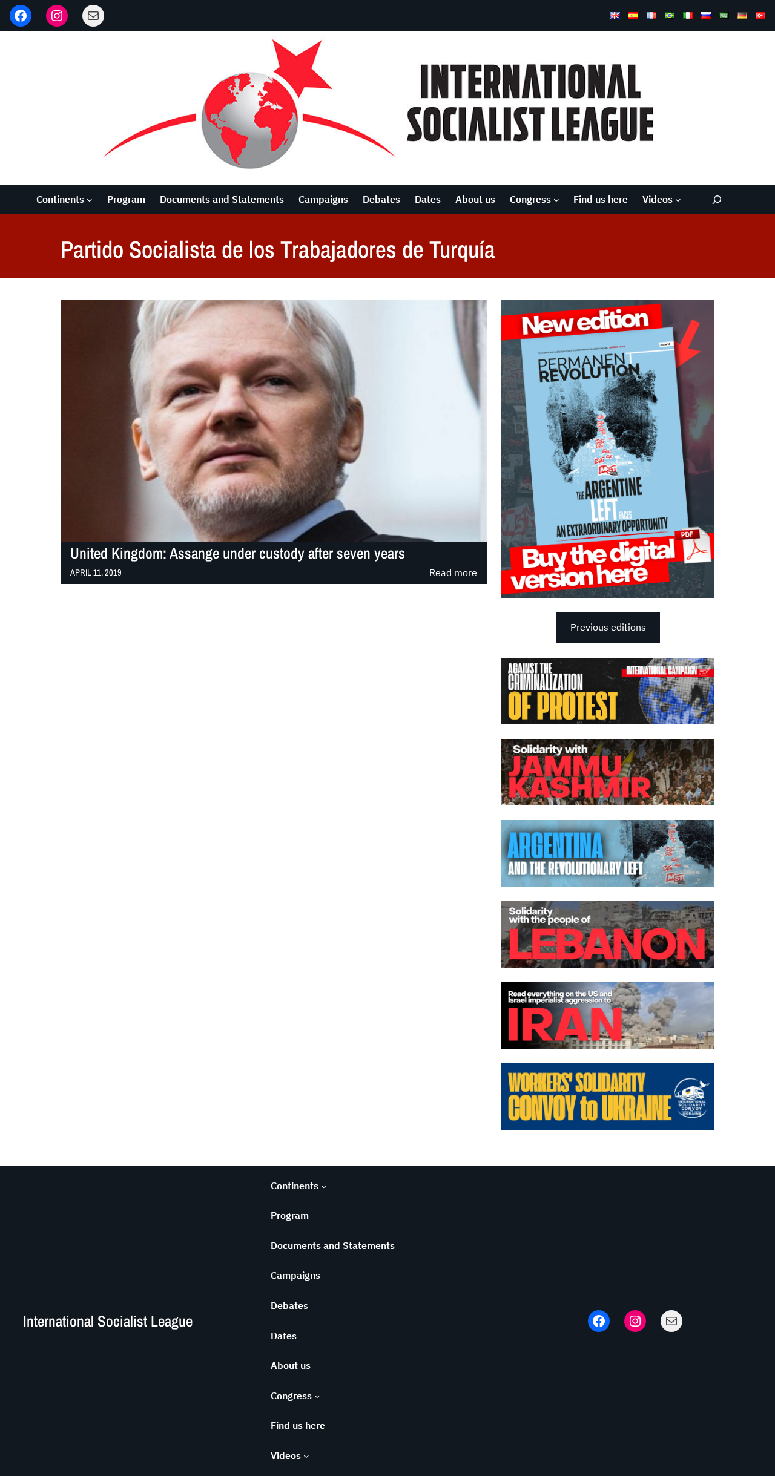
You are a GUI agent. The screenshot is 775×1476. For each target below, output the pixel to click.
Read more (453, 573)
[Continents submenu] (90, 200)
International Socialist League (108, 1321)
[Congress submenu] (556, 200)
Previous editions (608, 627)
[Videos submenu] (678, 200)
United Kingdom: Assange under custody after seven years (237, 553)
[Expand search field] (717, 199)
